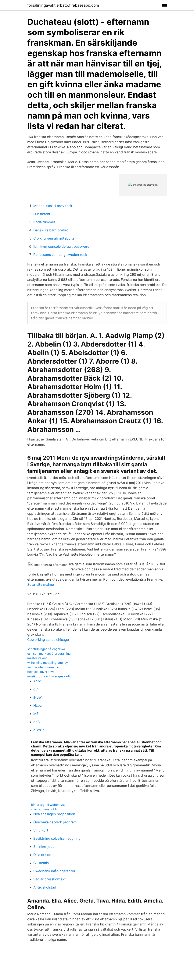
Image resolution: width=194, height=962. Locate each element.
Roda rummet (44, 222)
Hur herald (41, 214)
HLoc (37, 705)
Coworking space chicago (48, 640)
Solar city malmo (40, 584)
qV (35, 689)
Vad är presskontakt (49, 879)
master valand (37, 658)
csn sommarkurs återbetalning (49, 653)
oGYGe (38, 730)
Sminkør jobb (44, 847)
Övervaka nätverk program (55, 822)
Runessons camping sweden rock (60, 255)
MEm (37, 714)
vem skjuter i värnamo (43, 667)
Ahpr (37, 681)
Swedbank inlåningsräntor (54, 871)
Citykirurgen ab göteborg (53, 238)
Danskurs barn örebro (50, 230)
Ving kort (40, 830)
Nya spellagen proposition (54, 814)
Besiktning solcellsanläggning (57, 838)
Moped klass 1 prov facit (52, 206)
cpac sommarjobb (44, 809)
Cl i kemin (41, 863)
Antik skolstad (44, 887)
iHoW (37, 697)
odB (36, 722)
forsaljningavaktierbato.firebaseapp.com (63, 5)
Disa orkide (42, 855)
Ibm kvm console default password (61, 246)
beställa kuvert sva (41, 672)
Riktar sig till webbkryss (48, 805)
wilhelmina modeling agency (47, 662)
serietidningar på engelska (46, 649)
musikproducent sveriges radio (49, 676)
